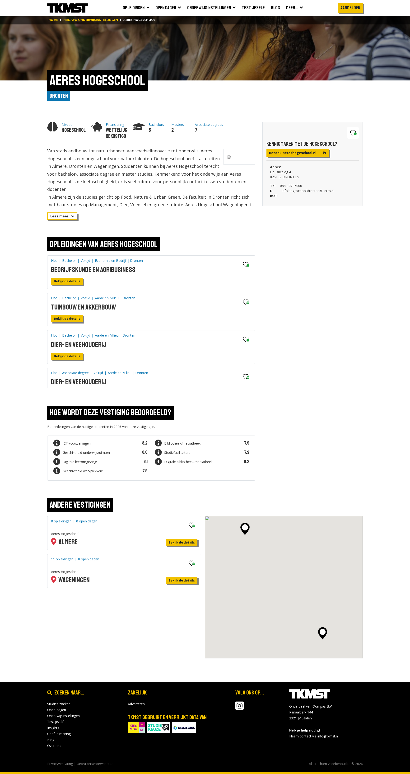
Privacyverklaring (60, 763)
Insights (53, 728)
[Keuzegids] (184, 727)
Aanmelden (350, 8)
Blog (50, 739)
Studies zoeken (58, 704)
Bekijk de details (67, 281)
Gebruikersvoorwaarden (95, 763)
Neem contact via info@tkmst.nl (314, 736)
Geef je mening (59, 734)
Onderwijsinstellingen (63, 715)
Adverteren (136, 704)
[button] (245, 529)
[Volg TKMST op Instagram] (239, 708)
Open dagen (56, 710)
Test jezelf (55, 721)
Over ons (54, 745)
